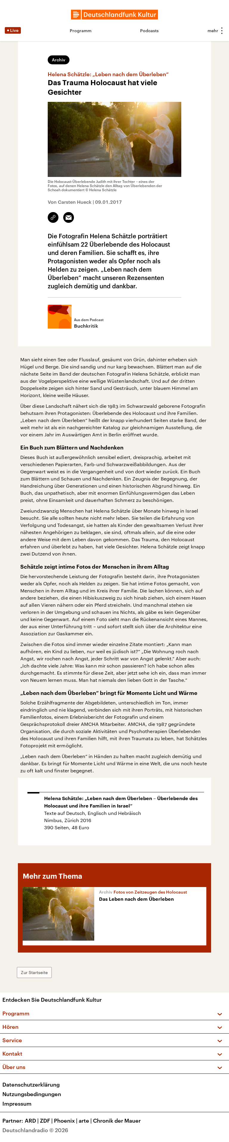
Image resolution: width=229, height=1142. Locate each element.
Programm (81, 30)
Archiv (58, 59)
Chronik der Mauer (117, 1120)
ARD (32, 1120)
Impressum (17, 1103)
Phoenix (66, 1120)
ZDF (46, 1120)
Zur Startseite (34, 972)
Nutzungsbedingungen (31, 1094)
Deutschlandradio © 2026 (35, 1130)
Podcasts (149, 30)
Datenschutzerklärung (31, 1084)
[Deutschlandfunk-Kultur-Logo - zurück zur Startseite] (114, 14)
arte (85, 1120)
